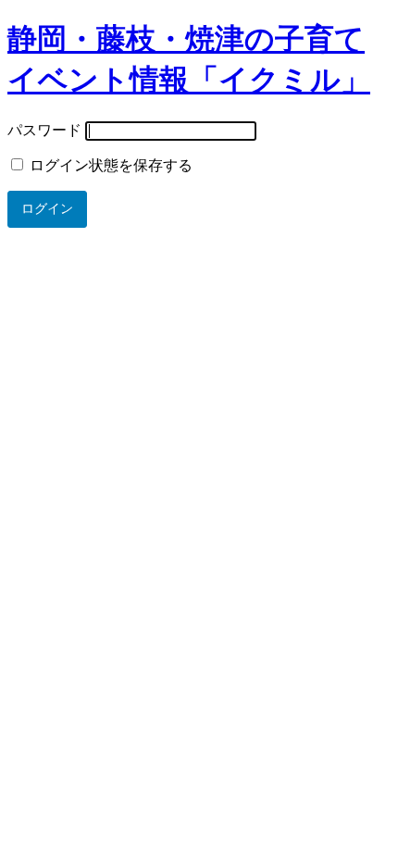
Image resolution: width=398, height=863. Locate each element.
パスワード (44, 130)
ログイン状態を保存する (109, 165)
